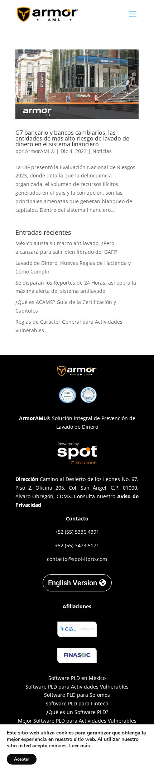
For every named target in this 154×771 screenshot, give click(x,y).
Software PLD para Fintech (77, 703)
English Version (72, 583)
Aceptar (21, 759)
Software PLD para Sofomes (77, 694)
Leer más (79, 745)
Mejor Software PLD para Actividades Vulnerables (77, 720)
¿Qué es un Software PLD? (77, 712)
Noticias (102, 151)
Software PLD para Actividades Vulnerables (77, 686)
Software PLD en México (77, 678)
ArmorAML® (40, 151)
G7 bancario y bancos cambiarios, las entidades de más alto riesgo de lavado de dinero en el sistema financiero (72, 138)
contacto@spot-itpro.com (77, 559)
